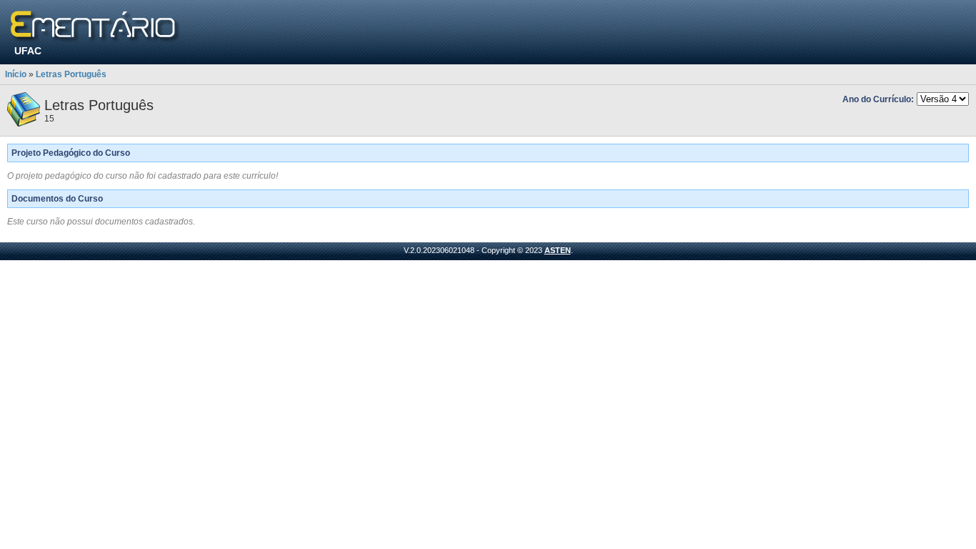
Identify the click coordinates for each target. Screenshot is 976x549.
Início (15, 74)
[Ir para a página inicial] (95, 27)
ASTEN (557, 250)
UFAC (27, 50)
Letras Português (71, 74)
